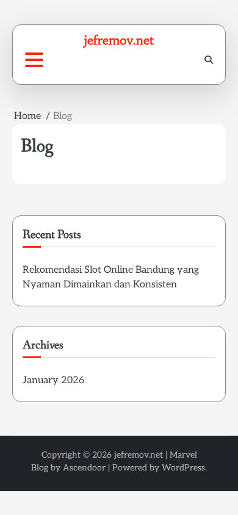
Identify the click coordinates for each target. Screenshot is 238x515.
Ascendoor (84, 468)
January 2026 (53, 380)
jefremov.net (119, 40)
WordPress (183, 468)
